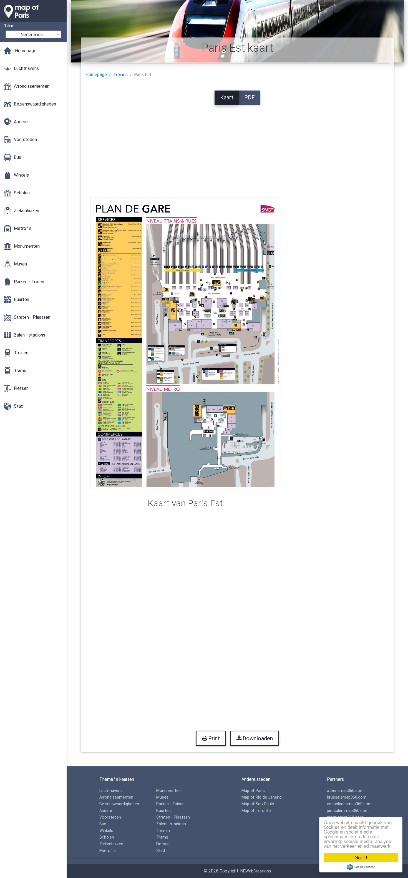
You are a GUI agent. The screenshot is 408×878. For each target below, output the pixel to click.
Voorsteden (110, 817)
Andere (105, 810)
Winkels (106, 830)
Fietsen (163, 844)
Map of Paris (253, 790)
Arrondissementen (116, 797)
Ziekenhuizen (111, 844)
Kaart (226, 97)
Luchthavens (111, 790)
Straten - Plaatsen (173, 817)
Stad (160, 850)
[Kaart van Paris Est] (185, 342)
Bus (102, 824)
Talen (8, 26)
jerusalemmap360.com (348, 810)
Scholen (106, 837)
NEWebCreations (255, 871)
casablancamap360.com (349, 804)
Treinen (120, 74)
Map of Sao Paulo (257, 804)
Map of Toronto (256, 810)
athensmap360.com (345, 790)
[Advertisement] (237, 143)
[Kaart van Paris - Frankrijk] (33, 19)
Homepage (96, 74)
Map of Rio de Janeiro (261, 797)
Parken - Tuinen (170, 804)
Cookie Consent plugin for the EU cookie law (361, 867)
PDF (249, 97)
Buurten (163, 810)
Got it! (360, 857)
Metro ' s (107, 850)
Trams (162, 837)
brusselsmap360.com (346, 797)
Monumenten (168, 790)
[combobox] (33, 34)
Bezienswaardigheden (119, 804)
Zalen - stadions (171, 824)
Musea (162, 797)
